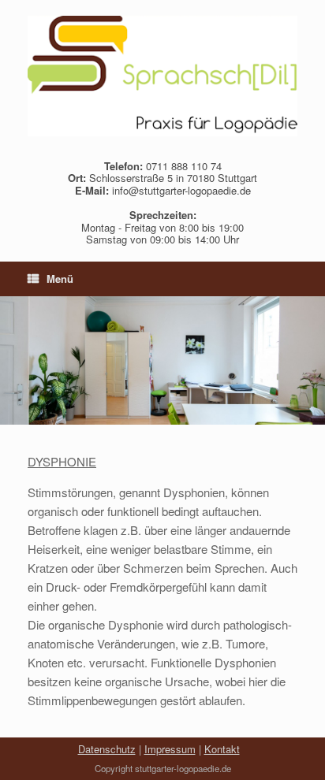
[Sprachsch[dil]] (162, 76)
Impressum (170, 748)
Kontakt (222, 748)
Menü (60, 278)
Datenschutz (107, 748)
